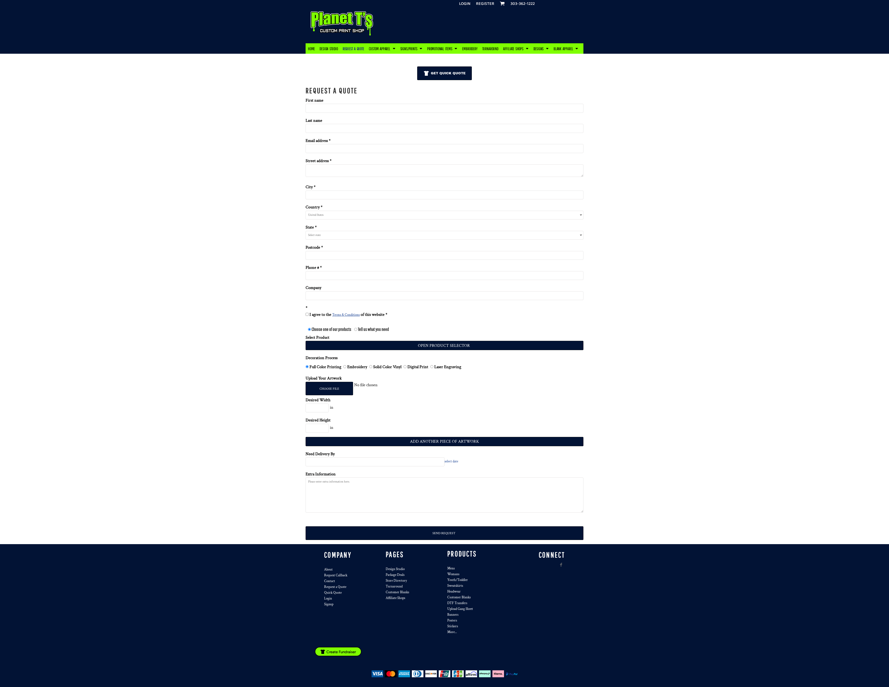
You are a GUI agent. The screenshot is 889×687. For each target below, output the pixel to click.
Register (485, 3)
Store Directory (396, 580)
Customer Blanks (397, 592)
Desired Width (318, 400)
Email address (317, 140)
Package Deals (395, 575)
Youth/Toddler (457, 580)
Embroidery (357, 367)
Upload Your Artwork (324, 378)
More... (452, 632)
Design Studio (395, 569)
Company (313, 287)
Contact (329, 581)
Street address (317, 160)
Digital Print (418, 367)
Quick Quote (333, 592)
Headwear (454, 591)
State (310, 227)
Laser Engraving (447, 367)
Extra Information (321, 474)
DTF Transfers (457, 603)
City (309, 187)
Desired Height (318, 420)
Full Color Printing (325, 367)
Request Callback (335, 575)
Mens (451, 568)
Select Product (317, 337)
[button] (382, 48)
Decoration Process (322, 358)
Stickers (452, 626)
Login (464, 3)
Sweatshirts (455, 585)
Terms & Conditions (346, 315)
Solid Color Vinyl (387, 367)
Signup (328, 604)
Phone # (312, 267)
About (328, 569)
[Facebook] (561, 565)
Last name (314, 120)
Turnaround (394, 586)
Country (313, 207)
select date (451, 461)
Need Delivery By (320, 454)
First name (314, 100)
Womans (453, 574)
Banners (452, 614)
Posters (452, 620)
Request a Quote (335, 587)
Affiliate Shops (395, 598)
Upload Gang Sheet (460, 609)
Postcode (313, 247)
